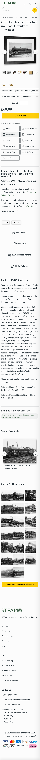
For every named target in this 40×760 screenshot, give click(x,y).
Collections (8, 17)
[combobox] (17, 10)
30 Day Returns (30, 206)
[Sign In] (35, 3)
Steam (20, 415)
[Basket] (30, 3)
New (3, 646)
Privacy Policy (7, 660)
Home (4, 415)
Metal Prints (7, 675)
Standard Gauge (28, 415)
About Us (5, 626)
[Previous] (4, 52)
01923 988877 (10, 695)
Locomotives (12, 415)
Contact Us (6, 690)
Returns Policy (8, 665)
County (16, 222)
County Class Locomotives (11, 417)
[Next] (35, 52)
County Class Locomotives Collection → (20, 584)
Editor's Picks (21, 17)
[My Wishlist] (24, 3)
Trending (33, 17)
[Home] (9, 3)
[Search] (34, 10)
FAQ (3, 656)
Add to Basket (20, 116)
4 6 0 (6, 222)
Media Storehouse (27, 736)
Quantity (15, 103)
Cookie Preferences (10, 680)
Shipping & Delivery (10, 670)
